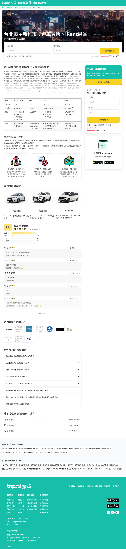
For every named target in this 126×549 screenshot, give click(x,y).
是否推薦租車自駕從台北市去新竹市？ (19, 363)
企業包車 (90, 486)
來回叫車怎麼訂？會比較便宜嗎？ (17, 404)
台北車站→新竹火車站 (9, 465)
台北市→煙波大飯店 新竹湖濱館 (29, 449)
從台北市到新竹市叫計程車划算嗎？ (18, 370)
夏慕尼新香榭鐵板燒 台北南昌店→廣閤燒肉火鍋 (102, 465)
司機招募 (107, 486)
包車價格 (72, 486)
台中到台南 (44, 512)
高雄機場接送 (32, 509)
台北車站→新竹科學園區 (95, 469)
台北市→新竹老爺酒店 (26, 452)
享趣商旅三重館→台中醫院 (114, 469)
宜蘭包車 (21, 500)
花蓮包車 (21, 503)
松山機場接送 (32, 503)
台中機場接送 (32, 506)
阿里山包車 (11, 500)
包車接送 (9, 7)
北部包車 (17, 7)
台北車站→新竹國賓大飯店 (76, 465)
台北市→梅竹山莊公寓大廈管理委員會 (87, 449)
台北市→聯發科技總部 (9, 449)
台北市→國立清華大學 (9, 452)
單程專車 (81, 486)
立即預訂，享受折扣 (103, 82)
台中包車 (21, 506)
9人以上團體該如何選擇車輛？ (16, 376)
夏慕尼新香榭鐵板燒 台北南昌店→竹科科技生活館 (69, 469)
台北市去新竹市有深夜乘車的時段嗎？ (19, 383)
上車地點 (10, 46)
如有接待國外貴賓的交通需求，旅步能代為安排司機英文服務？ (28, 390)
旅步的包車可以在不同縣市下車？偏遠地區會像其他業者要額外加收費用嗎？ (32, 397)
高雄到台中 (44, 509)
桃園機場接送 (32, 500)
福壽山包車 (11, 512)
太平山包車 (11, 503)
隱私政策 (9, 524)
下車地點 (57, 46)
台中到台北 (44, 503)
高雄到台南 (44, 500)
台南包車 (21, 512)
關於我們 (116, 486)
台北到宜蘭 (44, 506)
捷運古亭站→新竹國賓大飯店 (11, 469)
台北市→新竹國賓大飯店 (65, 449)
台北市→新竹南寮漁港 (43, 452)
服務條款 (16, 524)
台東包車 (21, 509)
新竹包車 (25, 7)
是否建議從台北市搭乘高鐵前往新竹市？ (20, 356)
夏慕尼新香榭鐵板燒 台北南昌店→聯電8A (37, 469)
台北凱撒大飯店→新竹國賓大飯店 (30, 465)
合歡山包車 (11, 509)
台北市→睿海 (106, 449)
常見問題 (98, 486)
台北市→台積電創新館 (59, 452)
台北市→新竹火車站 (48, 449)
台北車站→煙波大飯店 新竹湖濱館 (54, 465)
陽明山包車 (11, 506)
